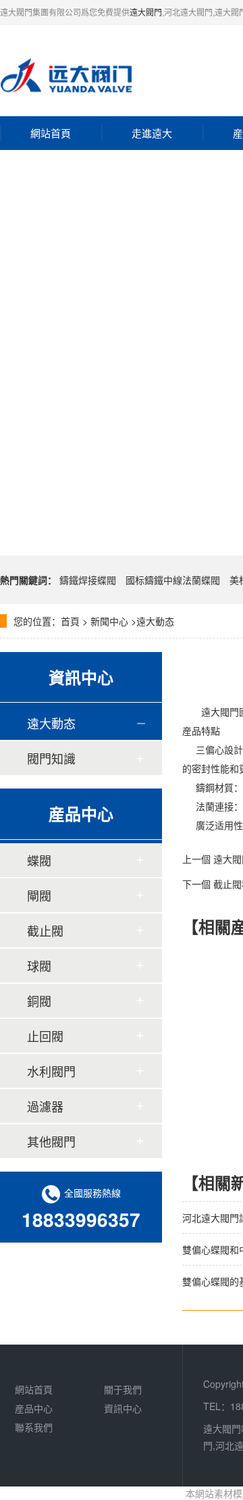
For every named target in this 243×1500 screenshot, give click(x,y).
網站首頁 (50, 133)
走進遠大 (152, 133)
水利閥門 (51, 1071)
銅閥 (39, 1000)
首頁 (70, 621)
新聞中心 (109, 621)
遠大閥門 (146, 12)
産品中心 (34, 1408)
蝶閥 (39, 860)
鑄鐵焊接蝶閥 (87, 579)
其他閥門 (51, 1141)
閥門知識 (51, 758)
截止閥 (45, 930)
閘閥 (39, 895)
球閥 (39, 965)
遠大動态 (155, 621)
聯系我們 (34, 1427)
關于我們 (123, 1389)
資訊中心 (123, 1408)
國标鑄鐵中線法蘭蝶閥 (173, 579)
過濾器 (45, 1106)
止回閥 (45, 1036)
